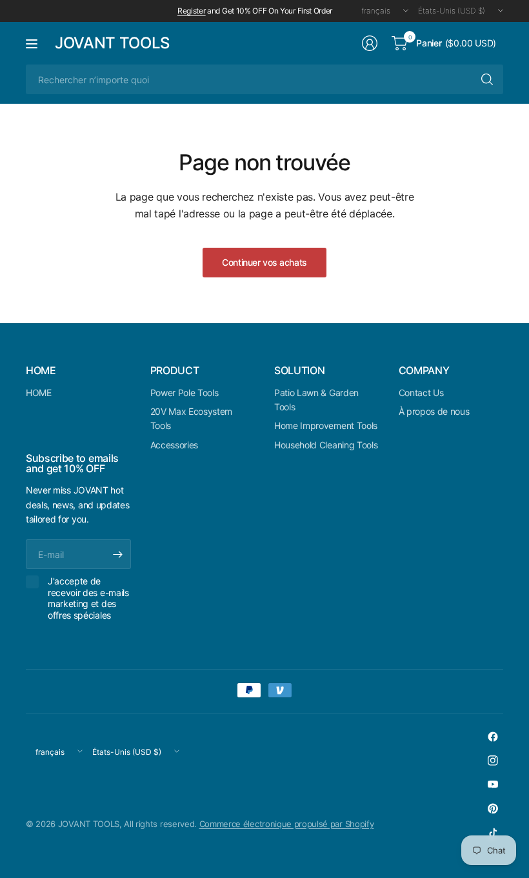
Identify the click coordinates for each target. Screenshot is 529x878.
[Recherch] (487, 79)
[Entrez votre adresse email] (118, 554)
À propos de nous (434, 411)
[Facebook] (493, 736)
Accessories (174, 444)
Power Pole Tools (184, 392)
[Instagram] (493, 760)
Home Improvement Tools (325, 425)
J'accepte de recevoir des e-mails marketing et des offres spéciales (88, 598)
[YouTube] (493, 784)
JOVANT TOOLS (112, 43)
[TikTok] (493, 832)
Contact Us (421, 392)
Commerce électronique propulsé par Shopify (286, 824)
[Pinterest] (493, 808)
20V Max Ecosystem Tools (191, 418)
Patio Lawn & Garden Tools (316, 399)
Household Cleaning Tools (325, 444)
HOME (39, 392)
